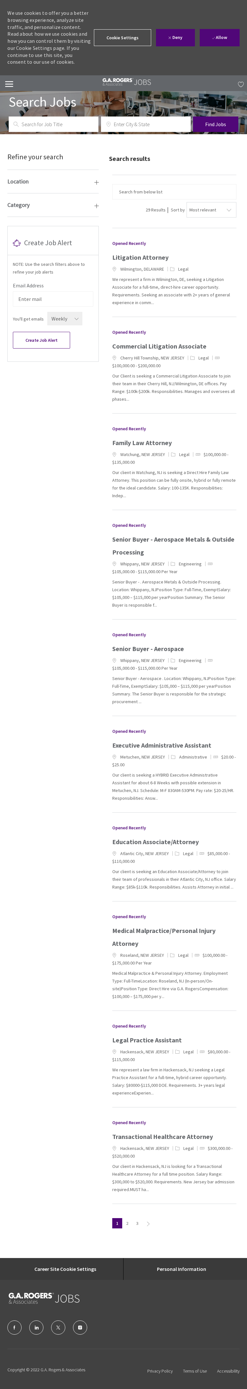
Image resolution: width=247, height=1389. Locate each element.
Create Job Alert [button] (41, 340)
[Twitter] (58, 1327)
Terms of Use (195, 1371)
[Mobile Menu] (9, 83)
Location (18, 181)
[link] (127, 82)
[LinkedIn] (36, 1327)
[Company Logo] (41, 1298)
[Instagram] (80, 1327)
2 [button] (127, 1223)
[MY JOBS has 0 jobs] (239, 83)
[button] (122, 37)
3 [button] (137, 1223)
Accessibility (228, 1371)
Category (18, 205)
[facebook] (14, 1327)
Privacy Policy (160, 1371)
